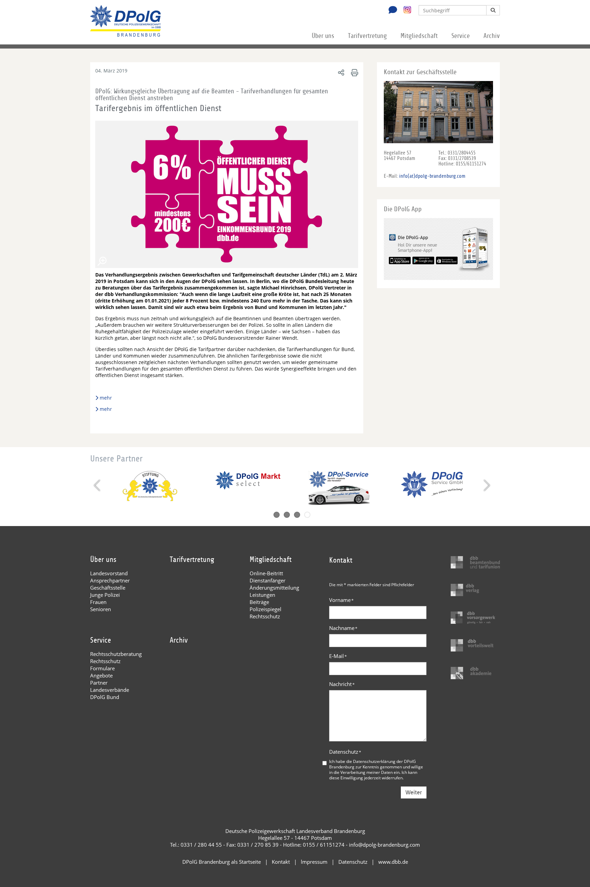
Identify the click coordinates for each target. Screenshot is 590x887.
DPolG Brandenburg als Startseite (221, 861)
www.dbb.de (393, 861)
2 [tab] (287, 515)
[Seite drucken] (353, 72)
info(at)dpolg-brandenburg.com (432, 176)
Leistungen (262, 594)
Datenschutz (345, 751)
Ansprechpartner (110, 580)
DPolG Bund (104, 697)
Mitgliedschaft (419, 35)
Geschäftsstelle (107, 587)
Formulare (102, 668)
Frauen (98, 602)
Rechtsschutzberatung (116, 653)
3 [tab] (297, 515)
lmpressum (314, 861)
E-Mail (338, 656)
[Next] (486, 485)
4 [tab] (307, 515)
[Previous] (98, 485)
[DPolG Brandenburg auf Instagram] (404, 10)
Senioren (100, 609)
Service (460, 35)
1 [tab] (276, 515)
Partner (99, 682)
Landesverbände (109, 689)
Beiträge (259, 602)
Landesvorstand (109, 573)
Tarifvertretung (367, 35)
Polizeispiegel (265, 609)
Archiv (491, 35)
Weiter (413, 792)
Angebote (101, 675)
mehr (106, 397)
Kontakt (281, 861)
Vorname (341, 599)
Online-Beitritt (266, 573)
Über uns (323, 35)
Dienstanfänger (267, 580)
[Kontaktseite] (390, 10)
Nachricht (342, 684)
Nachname (343, 627)
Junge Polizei (105, 594)
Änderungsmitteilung (274, 587)
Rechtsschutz (265, 616)
